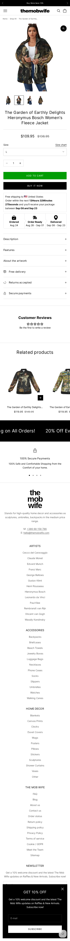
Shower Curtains (35, 765)
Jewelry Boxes (35, 653)
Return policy (35, 821)
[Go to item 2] (19, 100)
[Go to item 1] (8, 100)
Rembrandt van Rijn (35, 608)
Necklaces (35, 664)
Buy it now (35, 185)
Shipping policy (35, 827)
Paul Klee (35, 602)
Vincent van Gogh (35, 613)
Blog (35, 799)
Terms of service (35, 838)
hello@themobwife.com (36, 532)
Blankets (35, 715)
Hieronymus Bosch (35, 591)
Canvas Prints (35, 721)
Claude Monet (35, 558)
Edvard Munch (35, 563)
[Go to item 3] (30, 100)
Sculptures (35, 759)
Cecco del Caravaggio (35, 552)
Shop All (13, 19)
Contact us (35, 810)
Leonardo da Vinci (35, 597)
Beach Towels (35, 647)
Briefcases (35, 642)
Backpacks (35, 636)
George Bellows (35, 575)
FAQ (35, 793)
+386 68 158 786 (37, 528)
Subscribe (35, 929)
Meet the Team (35, 849)
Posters (35, 743)
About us (35, 805)
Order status (35, 816)
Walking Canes (35, 698)
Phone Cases (35, 670)
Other (35, 776)
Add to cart (34, 175)
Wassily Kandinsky (35, 619)
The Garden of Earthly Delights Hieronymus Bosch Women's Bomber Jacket (24, 407)
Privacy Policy (35, 833)
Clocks (35, 726)
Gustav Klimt (35, 580)
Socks (35, 675)
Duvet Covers (35, 732)
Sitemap (35, 855)
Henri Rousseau (35, 586)
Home (5, 19)
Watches (35, 692)
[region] (35, 459)
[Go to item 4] (41, 100)
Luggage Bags (35, 659)
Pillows (35, 748)
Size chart (61, 144)
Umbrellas (35, 687)
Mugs (35, 737)
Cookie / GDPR (35, 844)
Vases (35, 771)
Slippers (35, 681)
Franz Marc (35, 569)
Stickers (35, 754)
